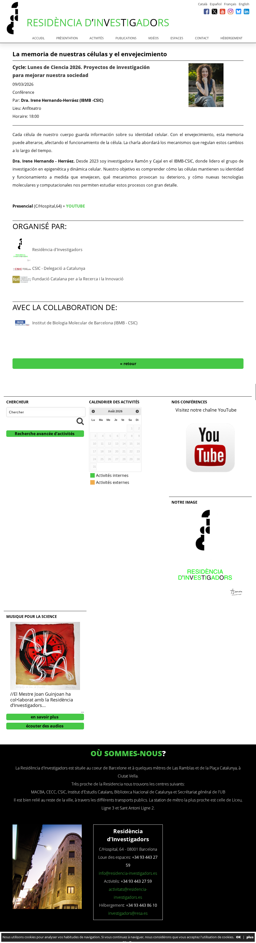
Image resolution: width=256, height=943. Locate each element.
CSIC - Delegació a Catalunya (58, 268)
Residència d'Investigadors (57, 249)
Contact (202, 38)
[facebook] (206, 11)
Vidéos (153, 38)
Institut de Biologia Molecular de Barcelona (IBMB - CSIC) (85, 323)
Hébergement (231, 38)
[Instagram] (230, 11)
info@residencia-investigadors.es (128, 873)
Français (230, 4)
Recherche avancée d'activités (44, 433)
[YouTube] (222, 11)
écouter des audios (45, 726)
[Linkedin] (246, 11)
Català (202, 4)
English (244, 4)
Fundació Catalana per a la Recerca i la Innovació (78, 279)
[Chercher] (80, 421)
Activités (97, 38)
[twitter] (214, 11)
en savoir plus (44, 717)
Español (216, 4)
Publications (126, 38)
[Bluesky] (238, 11)
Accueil (38, 38)
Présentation (67, 38)
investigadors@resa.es (128, 913)
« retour (128, 363)
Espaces (176, 38)
